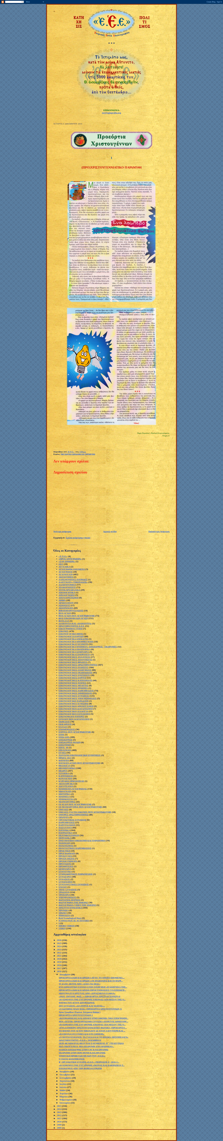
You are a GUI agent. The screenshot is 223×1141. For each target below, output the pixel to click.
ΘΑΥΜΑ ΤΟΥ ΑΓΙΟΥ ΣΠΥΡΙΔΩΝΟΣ (77, 1002)
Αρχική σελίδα (110, 531)
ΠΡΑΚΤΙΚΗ (64, 851)
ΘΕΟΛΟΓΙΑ (64, 765)
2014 (59, 1109)
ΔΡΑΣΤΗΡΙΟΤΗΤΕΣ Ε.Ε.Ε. (72, 626)
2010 (59, 1121)
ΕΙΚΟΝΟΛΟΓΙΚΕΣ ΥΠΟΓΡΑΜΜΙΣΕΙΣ (78, 698)
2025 (59, 943)
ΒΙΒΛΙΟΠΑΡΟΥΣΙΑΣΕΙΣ (71, 610)
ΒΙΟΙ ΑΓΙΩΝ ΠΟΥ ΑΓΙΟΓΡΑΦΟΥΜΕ (77, 616)
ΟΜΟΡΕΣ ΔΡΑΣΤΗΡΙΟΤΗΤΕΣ (73, 815)
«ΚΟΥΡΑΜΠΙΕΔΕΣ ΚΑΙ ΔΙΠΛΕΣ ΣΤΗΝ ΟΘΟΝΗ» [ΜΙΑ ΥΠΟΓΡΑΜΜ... (93, 1018)
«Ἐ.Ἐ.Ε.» (63, 556)
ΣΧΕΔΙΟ (63, 887)
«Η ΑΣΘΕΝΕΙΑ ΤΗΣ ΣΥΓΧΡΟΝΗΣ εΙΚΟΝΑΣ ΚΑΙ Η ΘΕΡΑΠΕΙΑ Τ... (91, 1065)
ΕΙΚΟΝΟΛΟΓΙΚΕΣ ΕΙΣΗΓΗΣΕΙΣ (75, 670)
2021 (59, 956)
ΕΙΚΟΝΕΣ (64, 631)
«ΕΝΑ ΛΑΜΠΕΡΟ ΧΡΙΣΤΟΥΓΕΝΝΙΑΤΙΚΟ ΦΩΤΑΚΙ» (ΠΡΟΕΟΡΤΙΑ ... (93, 1028)
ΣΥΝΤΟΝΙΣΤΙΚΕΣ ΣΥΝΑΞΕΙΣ (74, 884)
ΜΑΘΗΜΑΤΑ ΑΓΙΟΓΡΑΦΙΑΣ (73, 789)
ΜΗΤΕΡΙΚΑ (65, 794)
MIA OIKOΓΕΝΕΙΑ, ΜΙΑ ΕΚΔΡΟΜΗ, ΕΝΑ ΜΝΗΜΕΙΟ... (86, 1046)
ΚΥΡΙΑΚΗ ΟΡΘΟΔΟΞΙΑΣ (71, 781)
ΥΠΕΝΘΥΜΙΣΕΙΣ (67, 897)
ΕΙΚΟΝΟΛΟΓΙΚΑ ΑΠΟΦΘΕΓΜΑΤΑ (76, 641)
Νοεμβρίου (64, 1071)
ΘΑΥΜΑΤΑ (64, 760)
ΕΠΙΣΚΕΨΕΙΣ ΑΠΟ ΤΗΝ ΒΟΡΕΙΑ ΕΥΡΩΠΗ (80, 1068)
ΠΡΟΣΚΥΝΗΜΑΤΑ (68, 861)
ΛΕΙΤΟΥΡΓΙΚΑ (66, 783)
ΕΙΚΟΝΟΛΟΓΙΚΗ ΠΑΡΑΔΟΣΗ (74, 701)
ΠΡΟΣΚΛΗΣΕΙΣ (67, 858)
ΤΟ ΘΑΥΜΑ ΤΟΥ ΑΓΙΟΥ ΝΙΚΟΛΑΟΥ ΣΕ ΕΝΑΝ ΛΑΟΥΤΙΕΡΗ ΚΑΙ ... (92, 1031)
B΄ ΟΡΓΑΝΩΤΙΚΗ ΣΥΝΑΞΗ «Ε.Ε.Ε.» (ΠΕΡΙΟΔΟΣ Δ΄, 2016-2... (89, 1062)
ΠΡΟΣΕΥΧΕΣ (65, 856)
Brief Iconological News (70, 918)
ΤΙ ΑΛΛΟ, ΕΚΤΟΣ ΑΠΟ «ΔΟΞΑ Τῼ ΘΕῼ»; (80, 984)
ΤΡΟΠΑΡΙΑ (64, 895)
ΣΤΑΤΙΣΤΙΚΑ (65, 871)
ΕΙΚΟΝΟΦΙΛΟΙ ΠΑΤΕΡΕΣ (72, 716)
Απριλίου (64, 1093)
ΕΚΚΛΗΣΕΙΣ (65, 724)
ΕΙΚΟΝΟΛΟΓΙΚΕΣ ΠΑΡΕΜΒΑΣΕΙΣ (76, 690)
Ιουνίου (63, 1087)
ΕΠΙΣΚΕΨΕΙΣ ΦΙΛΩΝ (70, 742)
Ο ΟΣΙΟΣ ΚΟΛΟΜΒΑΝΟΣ (72, 1059)
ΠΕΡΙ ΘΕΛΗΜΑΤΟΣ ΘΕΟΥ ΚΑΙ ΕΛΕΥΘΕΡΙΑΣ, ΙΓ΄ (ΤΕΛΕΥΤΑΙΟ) (91, 1043)
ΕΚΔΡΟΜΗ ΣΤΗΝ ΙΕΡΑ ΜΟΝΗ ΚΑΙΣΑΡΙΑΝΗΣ (82, 1053)
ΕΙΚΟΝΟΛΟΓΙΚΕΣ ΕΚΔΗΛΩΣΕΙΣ (75, 672)
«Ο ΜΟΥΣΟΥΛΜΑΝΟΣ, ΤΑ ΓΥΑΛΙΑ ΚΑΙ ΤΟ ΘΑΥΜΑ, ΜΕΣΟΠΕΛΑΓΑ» (93, 1037)
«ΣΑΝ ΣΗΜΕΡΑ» (67, 561)
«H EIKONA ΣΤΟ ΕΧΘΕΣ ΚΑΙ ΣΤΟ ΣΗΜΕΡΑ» (81, 1034)
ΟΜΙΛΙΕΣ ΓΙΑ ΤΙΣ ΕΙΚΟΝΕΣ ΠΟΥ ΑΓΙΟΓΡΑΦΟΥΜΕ (85, 812)
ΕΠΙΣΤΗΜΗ (65, 745)
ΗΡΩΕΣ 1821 (65, 758)
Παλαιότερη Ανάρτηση (159, 531)
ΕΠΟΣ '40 (63, 747)
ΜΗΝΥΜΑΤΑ (65, 791)
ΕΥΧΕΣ (62, 752)
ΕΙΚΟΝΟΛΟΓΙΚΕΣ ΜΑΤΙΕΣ (72, 683)
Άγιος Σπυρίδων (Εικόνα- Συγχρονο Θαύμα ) (79, 1012)
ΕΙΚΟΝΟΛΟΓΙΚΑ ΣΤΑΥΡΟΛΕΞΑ (75, 654)
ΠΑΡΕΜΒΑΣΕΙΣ (67, 822)
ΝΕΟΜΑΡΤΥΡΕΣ (67, 802)
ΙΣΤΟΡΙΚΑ (64, 773)
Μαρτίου (63, 1096)
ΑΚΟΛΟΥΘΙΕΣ (66, 577)
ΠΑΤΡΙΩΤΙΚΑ (66, 833)
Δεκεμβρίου (65, 974)
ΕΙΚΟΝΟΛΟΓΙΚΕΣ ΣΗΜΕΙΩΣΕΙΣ (75, 693)
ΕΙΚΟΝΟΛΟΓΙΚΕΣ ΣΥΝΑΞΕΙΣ (74, 696)
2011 (59, 1118)
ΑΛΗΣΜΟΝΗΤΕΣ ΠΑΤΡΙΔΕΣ (73, 579)
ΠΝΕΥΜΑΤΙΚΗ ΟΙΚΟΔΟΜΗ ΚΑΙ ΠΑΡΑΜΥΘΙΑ (78, 454)
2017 (59, 968)
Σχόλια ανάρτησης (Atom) (78, 538)
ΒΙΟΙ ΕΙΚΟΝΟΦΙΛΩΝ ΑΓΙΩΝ (73, 618)
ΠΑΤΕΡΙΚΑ (64, 830)
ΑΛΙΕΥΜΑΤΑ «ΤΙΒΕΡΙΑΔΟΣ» (73, 582)
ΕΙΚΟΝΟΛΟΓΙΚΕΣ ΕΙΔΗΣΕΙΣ (73, 667)
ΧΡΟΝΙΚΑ (64, 910)
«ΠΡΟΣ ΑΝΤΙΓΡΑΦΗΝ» (70, 559)
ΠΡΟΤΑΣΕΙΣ (65, 864)
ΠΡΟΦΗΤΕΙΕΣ (66, 866)
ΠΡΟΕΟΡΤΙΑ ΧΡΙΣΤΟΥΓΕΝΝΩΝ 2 (76, 1015)
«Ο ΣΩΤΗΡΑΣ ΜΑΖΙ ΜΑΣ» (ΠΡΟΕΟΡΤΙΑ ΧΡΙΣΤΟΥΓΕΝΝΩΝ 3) (90, 1009)
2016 (59, 971)
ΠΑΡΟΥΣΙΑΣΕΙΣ (67, 825)
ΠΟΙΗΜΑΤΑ (65, 843)
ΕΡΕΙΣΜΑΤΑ (65, 750)
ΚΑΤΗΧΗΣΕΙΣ (66, 776)
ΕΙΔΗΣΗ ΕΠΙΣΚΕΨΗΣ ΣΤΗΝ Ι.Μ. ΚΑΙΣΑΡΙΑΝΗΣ (83, 1050)
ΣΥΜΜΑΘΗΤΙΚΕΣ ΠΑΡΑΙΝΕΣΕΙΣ (76, 874)
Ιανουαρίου (65, 1103)
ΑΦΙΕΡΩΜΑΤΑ (66, 608)
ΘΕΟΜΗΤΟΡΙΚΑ (67, 768)
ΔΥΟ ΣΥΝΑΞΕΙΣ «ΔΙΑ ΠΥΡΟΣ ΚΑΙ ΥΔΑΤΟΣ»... (82, 1006)
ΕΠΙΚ (61, 734)
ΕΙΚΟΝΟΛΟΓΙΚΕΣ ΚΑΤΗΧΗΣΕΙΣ (75, 680)
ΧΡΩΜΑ (63, 913)
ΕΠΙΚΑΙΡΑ (64, 737)
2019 (59, 962)
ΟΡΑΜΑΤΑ (64, 817)
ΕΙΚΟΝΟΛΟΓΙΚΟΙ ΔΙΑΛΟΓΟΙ (73, 711)
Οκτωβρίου (65, 1074)
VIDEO (62, 928)
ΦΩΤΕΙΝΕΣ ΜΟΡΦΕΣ (70, 900)
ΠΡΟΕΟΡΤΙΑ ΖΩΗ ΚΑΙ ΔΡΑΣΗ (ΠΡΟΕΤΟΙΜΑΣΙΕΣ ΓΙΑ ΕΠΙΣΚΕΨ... (92, 990)
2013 (59, 1112)
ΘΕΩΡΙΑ (63, 771)
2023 (59, 949)
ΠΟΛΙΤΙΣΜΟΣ (66, 846)
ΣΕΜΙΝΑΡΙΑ (65, 869)
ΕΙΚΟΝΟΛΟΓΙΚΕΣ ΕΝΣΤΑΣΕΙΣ (74, 675)
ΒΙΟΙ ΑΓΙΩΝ (65, 613)
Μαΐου (62, 1090)
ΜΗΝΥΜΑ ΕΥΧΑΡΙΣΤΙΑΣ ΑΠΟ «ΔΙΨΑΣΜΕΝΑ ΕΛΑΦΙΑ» (87, 993)
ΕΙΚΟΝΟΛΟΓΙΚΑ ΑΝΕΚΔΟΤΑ (73, 639)
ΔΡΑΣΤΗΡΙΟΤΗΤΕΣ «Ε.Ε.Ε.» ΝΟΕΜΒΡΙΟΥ (80, 1040)
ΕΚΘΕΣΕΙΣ (64, 721)
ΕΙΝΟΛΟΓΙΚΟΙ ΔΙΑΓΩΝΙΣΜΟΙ (74, 719)
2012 (59, 1115)
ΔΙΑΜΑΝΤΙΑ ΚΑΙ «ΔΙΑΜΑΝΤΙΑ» (75, 623)
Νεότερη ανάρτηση (62, 531)
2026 (59, 940)
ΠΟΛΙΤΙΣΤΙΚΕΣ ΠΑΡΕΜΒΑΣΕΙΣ (75, 848)
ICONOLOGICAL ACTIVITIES (74, 920)
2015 (59, 1106)
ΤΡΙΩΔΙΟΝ (64, 892)
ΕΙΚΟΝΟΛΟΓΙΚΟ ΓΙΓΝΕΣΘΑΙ (74, 703)
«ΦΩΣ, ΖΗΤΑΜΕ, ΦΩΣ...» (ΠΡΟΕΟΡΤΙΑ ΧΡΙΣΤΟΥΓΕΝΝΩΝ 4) (89, 996)
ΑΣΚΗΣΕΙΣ (64, 605)
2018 (59, 965)
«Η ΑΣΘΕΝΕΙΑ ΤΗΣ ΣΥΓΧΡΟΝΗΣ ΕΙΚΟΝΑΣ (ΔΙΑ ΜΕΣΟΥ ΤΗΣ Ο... (92, 999)
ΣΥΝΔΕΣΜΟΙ (65, 882)
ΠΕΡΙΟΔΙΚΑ (65, 838)
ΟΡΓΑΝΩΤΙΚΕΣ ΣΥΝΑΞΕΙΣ (72, 820)
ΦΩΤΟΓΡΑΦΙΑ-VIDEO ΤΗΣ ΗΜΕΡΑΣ (77, 905)
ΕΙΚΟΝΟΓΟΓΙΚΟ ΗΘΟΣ (71, 634)
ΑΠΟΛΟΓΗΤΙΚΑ (67, 592)
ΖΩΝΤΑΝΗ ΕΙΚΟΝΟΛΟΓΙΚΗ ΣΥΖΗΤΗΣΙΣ (80, 755)
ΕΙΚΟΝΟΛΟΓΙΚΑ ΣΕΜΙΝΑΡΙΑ (74, 652)
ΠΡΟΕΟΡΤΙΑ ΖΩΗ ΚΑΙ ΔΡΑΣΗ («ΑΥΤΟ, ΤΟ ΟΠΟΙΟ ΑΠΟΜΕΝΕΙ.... (92, 978)
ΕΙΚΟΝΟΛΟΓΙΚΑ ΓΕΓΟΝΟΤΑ (73, 644)
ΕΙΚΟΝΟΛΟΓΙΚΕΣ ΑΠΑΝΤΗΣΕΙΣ (75, 659)
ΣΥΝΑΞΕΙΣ (64, 879)
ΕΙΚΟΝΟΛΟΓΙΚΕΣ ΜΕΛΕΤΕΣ (73, 685)
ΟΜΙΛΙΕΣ (64, 809)
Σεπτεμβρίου (65, 1078)
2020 (59, 959)
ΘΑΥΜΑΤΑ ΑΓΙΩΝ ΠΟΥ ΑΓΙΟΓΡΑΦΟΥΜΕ (79, 763)
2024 (59, 946)
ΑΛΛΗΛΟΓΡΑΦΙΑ (67, 585)
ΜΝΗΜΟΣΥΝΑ (66, 799)
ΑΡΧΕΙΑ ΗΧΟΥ (66, 603)
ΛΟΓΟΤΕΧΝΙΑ (66, 786)
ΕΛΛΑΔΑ (63, 727)
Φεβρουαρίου (66, 1099)
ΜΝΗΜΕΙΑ (64, 796)
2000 (59, 1128)
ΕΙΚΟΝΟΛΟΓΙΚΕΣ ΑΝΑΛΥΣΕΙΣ (74, 657)
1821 (61, 564)
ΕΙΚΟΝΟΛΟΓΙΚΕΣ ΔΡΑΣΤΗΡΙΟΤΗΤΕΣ (78, 665)
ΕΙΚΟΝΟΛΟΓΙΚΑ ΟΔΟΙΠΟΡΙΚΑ (75, 649)
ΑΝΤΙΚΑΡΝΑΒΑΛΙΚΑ (69, 590)
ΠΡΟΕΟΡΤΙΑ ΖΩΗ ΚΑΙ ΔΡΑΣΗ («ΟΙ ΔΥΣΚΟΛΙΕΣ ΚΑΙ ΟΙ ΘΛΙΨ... (91, 981)
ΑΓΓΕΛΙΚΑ (64, 566)
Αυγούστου (65, 1081)
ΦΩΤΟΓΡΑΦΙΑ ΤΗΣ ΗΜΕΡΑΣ (73, 902)
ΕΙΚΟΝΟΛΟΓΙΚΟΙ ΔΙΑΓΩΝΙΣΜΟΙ (76, 709)
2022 (59, 952)
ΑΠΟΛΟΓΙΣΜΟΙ (67, 595)
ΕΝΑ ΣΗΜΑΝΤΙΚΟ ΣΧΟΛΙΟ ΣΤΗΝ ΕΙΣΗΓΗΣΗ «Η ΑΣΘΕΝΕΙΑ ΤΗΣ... (93, 987)
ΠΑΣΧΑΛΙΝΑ (65, 827)
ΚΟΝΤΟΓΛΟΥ (65, 778)
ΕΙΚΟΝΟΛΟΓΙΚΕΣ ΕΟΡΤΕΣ (72, 678)
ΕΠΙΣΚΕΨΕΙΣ (66, 740)
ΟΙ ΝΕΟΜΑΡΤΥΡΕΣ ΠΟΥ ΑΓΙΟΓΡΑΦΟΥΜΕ (80, 807)
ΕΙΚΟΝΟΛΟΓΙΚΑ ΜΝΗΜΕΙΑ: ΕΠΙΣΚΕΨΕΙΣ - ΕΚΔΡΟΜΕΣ (88, 647)
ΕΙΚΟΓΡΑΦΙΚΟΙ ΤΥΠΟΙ (71, 628)
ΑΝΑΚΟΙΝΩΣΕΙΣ (67, 587)
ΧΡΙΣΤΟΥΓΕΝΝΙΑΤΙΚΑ (70, 908)
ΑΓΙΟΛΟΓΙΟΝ (66, 574)
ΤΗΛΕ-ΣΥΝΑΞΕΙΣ (68, 889)
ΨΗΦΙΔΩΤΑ (65, 915)
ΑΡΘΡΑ (62, 600)
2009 (59, 1125)
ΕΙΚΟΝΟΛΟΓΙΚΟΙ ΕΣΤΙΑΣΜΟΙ (74, 714)
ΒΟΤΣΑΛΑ (64, 621)
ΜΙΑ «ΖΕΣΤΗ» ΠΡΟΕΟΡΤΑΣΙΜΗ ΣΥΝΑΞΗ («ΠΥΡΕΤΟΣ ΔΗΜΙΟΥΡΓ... (93, 1021)
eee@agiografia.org (111, 113)
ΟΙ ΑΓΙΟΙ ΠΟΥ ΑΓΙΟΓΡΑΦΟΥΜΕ (75, 804)
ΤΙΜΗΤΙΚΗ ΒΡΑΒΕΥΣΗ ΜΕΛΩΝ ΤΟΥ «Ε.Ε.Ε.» (82, 1056)
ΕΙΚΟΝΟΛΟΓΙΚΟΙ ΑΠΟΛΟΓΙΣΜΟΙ (76, 706)
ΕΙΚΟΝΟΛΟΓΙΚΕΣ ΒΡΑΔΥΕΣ (73, 662)
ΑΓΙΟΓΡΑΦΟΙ (65, 572)
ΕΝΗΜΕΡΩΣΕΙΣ (67, 729)
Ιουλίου (63, 1084)
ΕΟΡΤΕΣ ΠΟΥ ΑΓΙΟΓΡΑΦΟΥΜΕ (75, 732)
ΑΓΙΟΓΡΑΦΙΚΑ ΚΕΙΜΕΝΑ (72, 569)
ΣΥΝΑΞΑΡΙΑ (65, 877)
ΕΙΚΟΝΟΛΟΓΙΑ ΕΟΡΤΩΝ (71, 636)
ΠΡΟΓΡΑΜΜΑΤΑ (67, 853)
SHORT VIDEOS (67, 926)
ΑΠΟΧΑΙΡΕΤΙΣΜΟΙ (69, 597)
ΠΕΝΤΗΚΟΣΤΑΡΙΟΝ (69, 835)
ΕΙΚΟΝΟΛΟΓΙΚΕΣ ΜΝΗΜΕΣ (73, 688)
